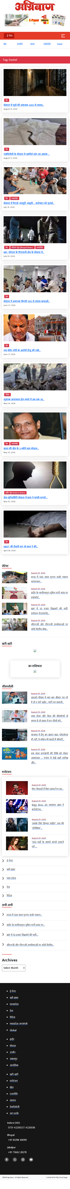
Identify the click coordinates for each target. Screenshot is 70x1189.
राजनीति (20, 43)
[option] (9, 45)
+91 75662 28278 (17, 1152)
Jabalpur (17, 1150)
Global (59, 43)
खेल (5, 43)
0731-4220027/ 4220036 (21, 1127)
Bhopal (17, 1137)
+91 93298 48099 (17, 1140)
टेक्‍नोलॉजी (47, 43)
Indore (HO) (21, 1125)
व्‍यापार (32, 43)
